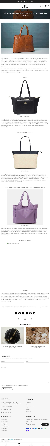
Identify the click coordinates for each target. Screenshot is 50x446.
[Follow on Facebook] (1, 412)
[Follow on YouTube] (10, 412)
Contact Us (28, 402)
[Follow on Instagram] (6, 412)
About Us (28, 409)
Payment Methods (30, 407)
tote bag (26, 307)
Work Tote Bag (32, 307)
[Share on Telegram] (30, 313)
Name (2, 361)
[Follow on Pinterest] (8, 412)
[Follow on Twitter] (3, 412)
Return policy (4, 428)
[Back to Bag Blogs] (25, 319)
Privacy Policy (4, 419)
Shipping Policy (4, 421)
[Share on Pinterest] (23, 313)
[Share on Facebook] (16, 313)
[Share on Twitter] (19, 313)
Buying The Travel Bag (10, 307)
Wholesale (28, 411)
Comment (4, 367)
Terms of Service (5, 426)
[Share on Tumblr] (27, 313)
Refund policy (4, 430)
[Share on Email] (34, 313)
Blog (27, 404)
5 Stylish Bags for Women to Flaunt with (12, 346)
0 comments (45, 307)
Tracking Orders (4, 424)
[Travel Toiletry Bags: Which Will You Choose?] (31, 319)
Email (27, 361)
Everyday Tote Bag (19, 307)
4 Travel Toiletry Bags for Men (37, 346)
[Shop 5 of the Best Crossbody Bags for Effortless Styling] (18, 319)
